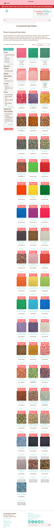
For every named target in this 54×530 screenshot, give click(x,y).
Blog (4, 527)
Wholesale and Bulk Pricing (34, 515)
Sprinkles (25, 22)
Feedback (30, 519)
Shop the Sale (48, 6)
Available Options (33, 69)
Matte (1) (7, 86)
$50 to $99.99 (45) (8, 103)
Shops (4, 22)
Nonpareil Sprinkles (31, 22)
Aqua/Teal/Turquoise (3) (9, 55)
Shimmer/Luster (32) (9, 88)
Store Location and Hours (34, 516)
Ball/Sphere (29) (9, 71)
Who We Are (31, 513)
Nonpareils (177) (9, 81)
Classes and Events (32, 518)
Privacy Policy (6, 525)
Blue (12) (7, 60)
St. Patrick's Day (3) (9, 121)
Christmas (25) (8, 114)
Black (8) (7, 58)
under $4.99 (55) (9, 94)
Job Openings (6, 524)
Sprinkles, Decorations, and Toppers (14, 22)
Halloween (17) (8, 119)
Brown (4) (7, 62)
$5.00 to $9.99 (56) (8, 97)
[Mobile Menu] (6, 11)
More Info (21, 67)
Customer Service (7, 522)
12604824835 (7, 518)
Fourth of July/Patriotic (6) (9, 116)
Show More (10, 64)
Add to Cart (22, 70)
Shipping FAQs (6, 521)
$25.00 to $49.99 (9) (9, 100)
